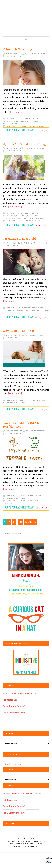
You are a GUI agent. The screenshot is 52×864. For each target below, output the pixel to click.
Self (43, 221)
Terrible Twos (33, 501)
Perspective (33, 121)
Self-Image (22, 218)
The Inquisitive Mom (26, 18)
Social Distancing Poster (14, 712)
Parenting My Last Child (19, 238)
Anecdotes (29, 308)
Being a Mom (25, 221)
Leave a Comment (14, 56)
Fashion (39, 308)
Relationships (9, 218)
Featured (35, 119)
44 (21, 522)
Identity (36, 221)
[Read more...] (16, 112)
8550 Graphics (32, 846)
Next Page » (30, 522)
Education (23, 400)
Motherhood (9, 121)
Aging (20, 119)
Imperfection (25, 126)
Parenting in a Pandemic (14, 706)
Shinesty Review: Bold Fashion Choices (22, 693)
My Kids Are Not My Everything (24, 144)
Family (27, 119)
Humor (37, 496)
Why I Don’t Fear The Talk (20, 330)
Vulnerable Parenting (17, 49)
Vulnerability (40, 126)
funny (22, 501)
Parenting (21, 121)
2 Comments (11, 338)
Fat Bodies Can (10, 699)
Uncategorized (10, 123)
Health (34, 213)
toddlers (7, 503)
